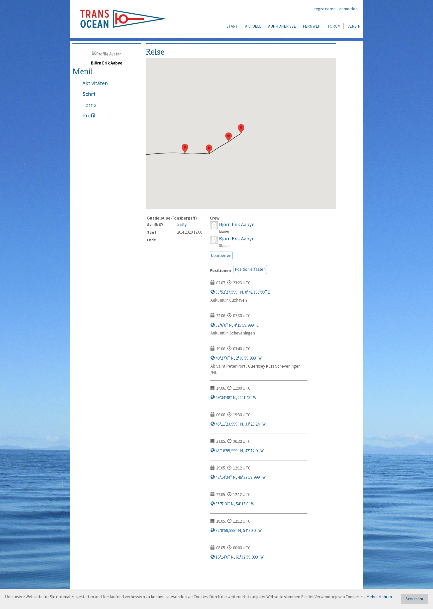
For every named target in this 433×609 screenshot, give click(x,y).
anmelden (348, 9)
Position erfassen (250, 269)
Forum (334, 26)
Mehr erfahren (379, 596)
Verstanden (414, 599)
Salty (182, 224)
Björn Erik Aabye (237, 224)
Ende (151, 239)
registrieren (325, 9)
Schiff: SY (155, 224)
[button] (241, 128)
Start (232, 26)
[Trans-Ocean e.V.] (121, 19)
